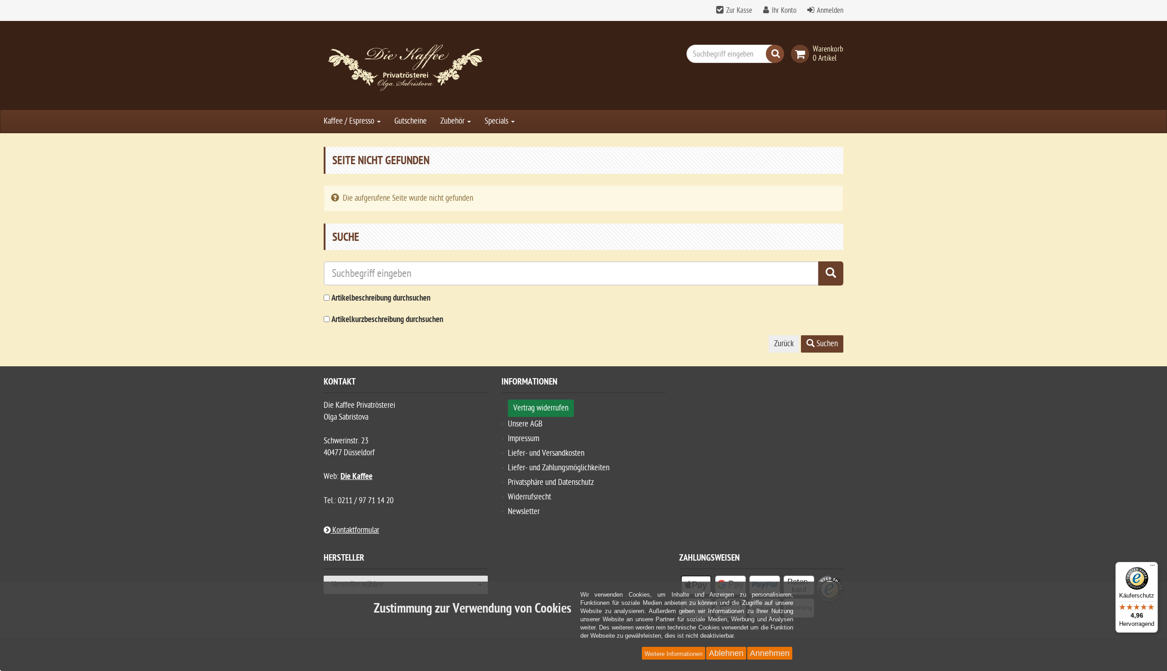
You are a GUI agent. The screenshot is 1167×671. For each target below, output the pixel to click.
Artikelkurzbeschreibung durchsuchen (387, 320)
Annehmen (770, 653)
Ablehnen (726, 653)
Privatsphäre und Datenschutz (551, 482)
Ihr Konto (784, 10)
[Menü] (1152, 567)
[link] (802, 54)
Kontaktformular (354, 530)
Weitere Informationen (673, 653)
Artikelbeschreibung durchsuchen (380, 298)
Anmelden (830, 10)
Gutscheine (410, 121)
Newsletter (524, 511)
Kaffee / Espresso (350, 121)
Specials (497, 121)
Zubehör (453, 121)
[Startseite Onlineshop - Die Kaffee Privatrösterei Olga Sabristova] (406, 65)
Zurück (784, 344)
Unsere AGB (525, 424)
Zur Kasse (739, 10)
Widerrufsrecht (529, 497)
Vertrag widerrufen (540, 408)
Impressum (523, 438)
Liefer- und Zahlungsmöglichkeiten (558, 468)
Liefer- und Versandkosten (546, 453)
